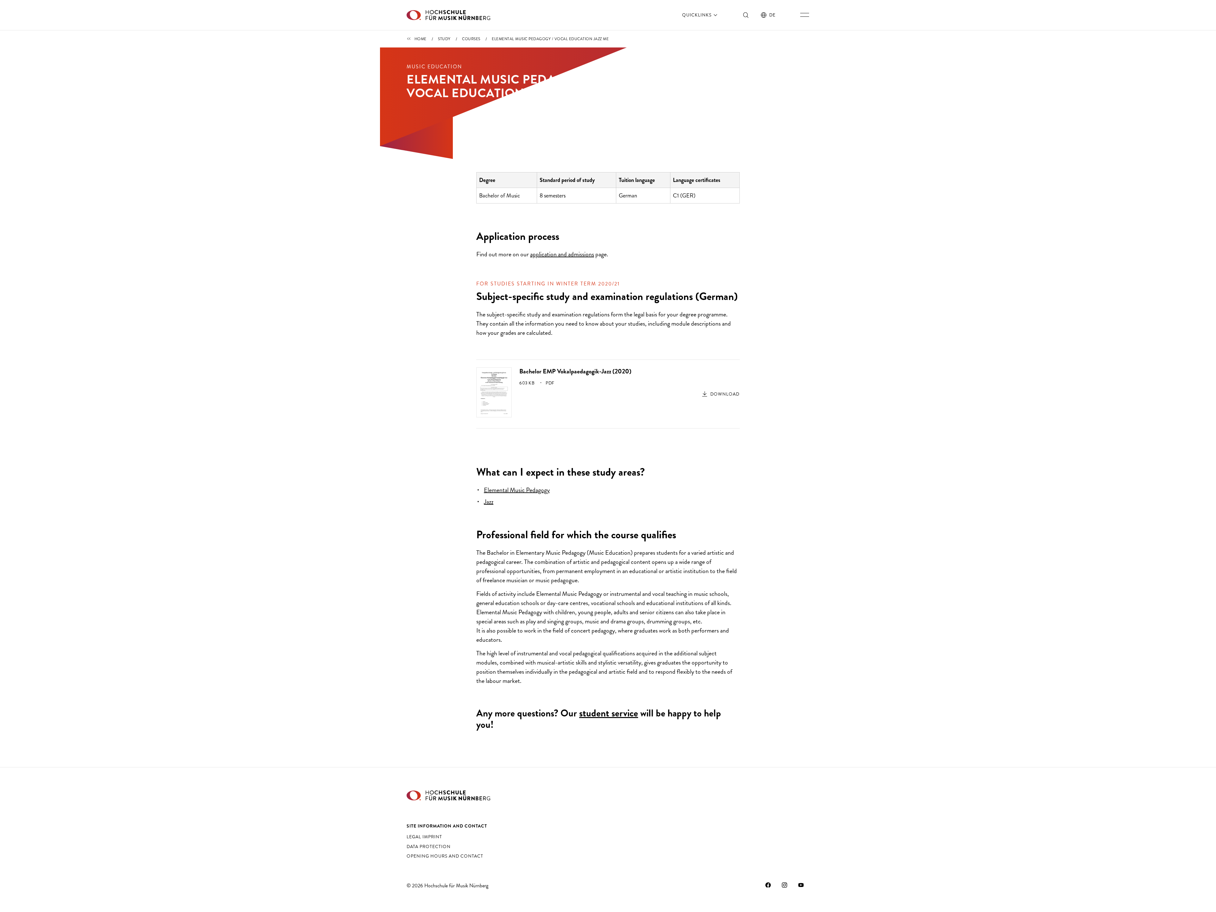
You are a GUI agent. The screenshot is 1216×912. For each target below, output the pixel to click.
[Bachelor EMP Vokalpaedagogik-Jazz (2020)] (494, 391)
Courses (471, 39)
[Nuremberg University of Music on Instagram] (784, 885)
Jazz (488, 501)
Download (724, 394)
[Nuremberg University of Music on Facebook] (768, 885)
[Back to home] (448, 15)
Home (421, 39)
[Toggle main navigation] (804, 15)
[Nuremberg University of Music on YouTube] (801, 885)
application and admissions (562, 254)
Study (444, 39)
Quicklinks (697, 15)
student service (608, 713)
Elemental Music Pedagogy (517, 490)
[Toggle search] (746, 15)
